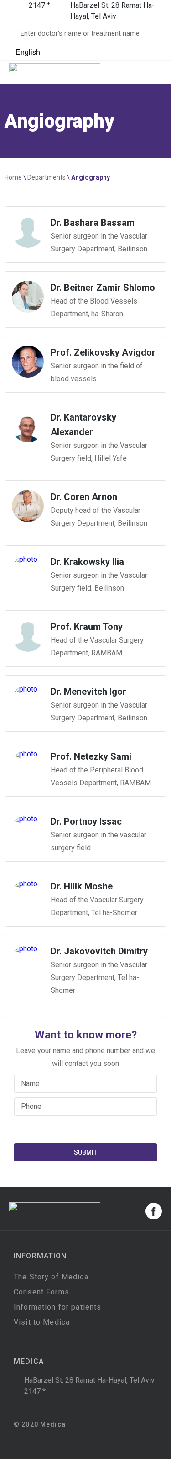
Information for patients (57, 1307)
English (27, 52)
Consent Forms (41, 1292)
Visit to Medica (42, 1322)
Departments (46, 177)
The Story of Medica (51, 1277)
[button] (155, 72)
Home (13, 177)
